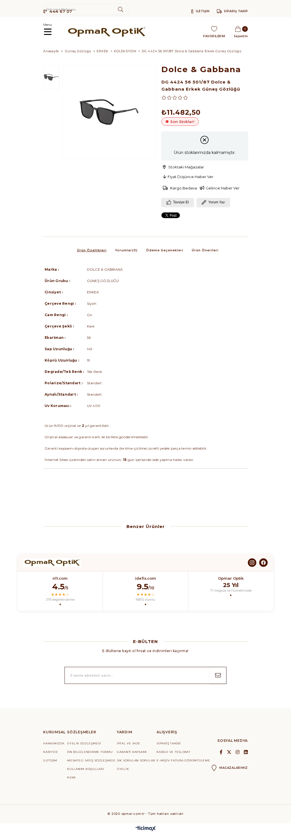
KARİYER (50, 752)
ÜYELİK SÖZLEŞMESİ (84, 743)
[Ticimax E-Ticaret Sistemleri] (146, 829)
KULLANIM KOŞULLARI (85, 769)
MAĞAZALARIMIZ (233, 768)
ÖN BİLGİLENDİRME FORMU (90, 752)
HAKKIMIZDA (54, 743)
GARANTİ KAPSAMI (132, 752)
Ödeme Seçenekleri (164, 250)
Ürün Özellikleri (92, 250)
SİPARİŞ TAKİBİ (169, 743)
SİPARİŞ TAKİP (236, 11)
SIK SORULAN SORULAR (136, 760)
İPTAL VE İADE (128, 743)
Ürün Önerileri (205, 250)
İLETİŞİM (202, 11)
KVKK (71, 777)
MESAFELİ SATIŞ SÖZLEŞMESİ (91, 760)
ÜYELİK (123, 769)
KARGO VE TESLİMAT (173, 752)
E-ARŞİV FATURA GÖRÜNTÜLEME (183, 760)
